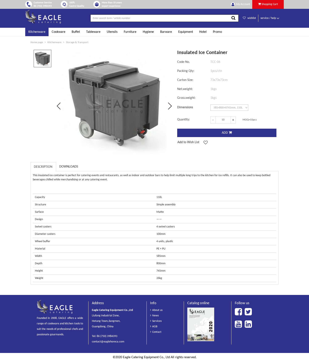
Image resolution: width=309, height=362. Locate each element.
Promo (217, 32)
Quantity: (183, 119)
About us (157, 310)
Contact (156, 332)
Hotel (203, 32)
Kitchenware (36, 32)
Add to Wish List (188, 142)
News (155, 315)
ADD (225, 133)
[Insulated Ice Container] (43, 58)
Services (157, 321)
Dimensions (185, 107)
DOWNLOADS (68, 166)
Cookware (58, 32)
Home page (36, 42)
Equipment (185, 32)
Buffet (76, 32)
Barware (166, 32)
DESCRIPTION (43, 167)
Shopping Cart (269, 4)
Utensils (112, 32)
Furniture (130, 32)
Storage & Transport (77, 42)
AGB (154, 326)
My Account (243, 4)
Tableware (93, 32)
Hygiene (148, 32)
